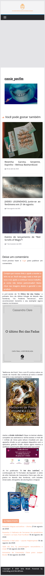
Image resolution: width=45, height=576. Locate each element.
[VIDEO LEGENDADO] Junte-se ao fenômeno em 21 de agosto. (22, 203)
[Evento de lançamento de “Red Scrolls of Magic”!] (22, 217)
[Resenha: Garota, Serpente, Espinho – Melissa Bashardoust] (22, 123)
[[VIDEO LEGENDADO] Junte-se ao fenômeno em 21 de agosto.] (22, 178)
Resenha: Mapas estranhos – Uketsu (17, 526)
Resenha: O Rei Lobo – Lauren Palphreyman (20, 541)
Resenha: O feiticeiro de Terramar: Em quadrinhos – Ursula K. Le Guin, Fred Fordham (22, 533)
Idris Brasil (25, 569)
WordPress (18, 571)
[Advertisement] (22, 43)
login (24, 261)
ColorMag (6, 571)
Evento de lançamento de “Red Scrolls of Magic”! (22, 238)
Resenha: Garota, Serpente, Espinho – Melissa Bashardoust (22, 163)
